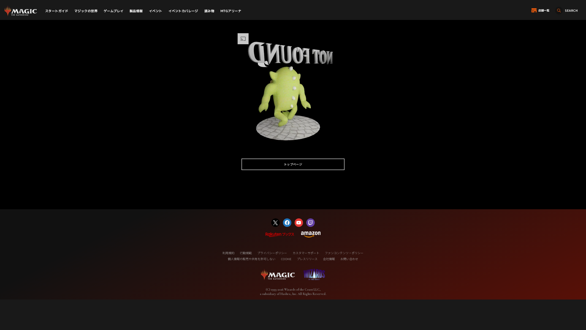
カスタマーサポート (306, 253)
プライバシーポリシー (272, 253)
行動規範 (246, 253)
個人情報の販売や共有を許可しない (251, 259)
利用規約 (228, 253)
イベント (155, 11)
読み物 (209, 11)
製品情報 (136, 11)
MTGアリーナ (230, 11)
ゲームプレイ (114, 11)
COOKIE (286, 259)
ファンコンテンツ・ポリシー (344, 253)
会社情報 (329, 259)
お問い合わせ (349, 259)
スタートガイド (56, 11)
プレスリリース (307, 259)
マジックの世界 (86, 11)
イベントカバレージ (183, 11)
